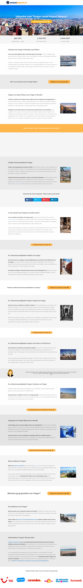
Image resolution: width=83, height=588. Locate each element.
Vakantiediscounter (33, 519)
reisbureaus (11, 219)
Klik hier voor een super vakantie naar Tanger (40, 450)
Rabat (30, 183)
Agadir (13, 183)
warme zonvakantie (19, 465)
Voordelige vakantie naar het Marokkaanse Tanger (41, 409)
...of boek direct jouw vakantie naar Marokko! (41, 24)
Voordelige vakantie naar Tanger (40, 244)
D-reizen (23, 519)
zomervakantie (38, 465)
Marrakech (18, 183)
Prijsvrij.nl (18, 519)
